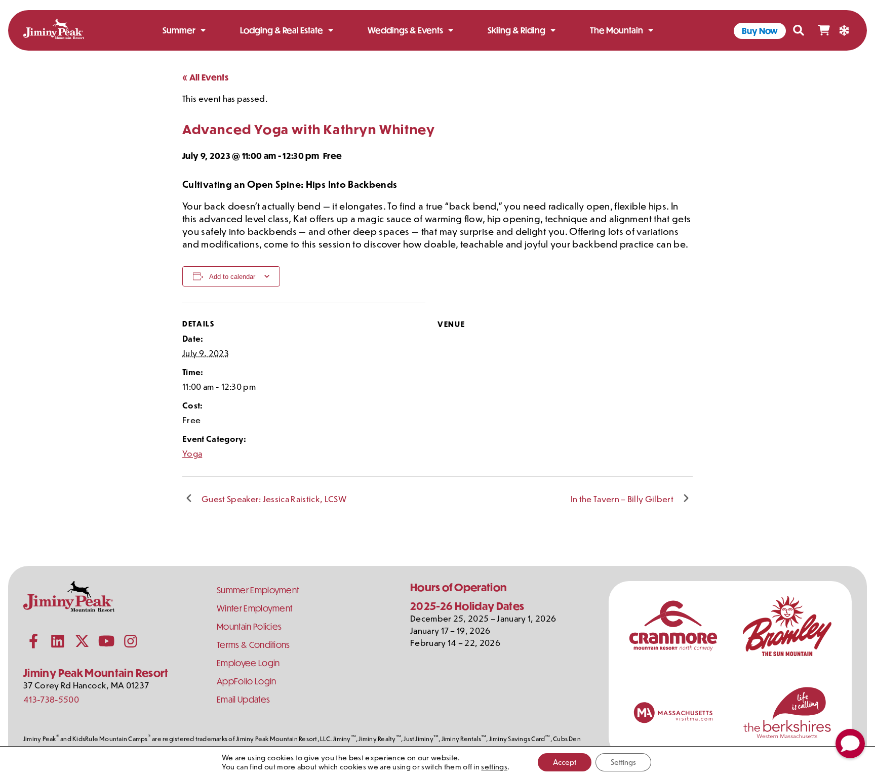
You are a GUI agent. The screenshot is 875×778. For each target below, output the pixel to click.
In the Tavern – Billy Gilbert (622, 498)
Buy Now (760, 30)
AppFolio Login (246, 681)
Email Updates (243, 699)
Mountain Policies (249, 626)
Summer (179, 30)
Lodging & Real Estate (281, 30)
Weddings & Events (405, 30)
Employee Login (248, 663)
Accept (564, 762)
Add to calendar (232, 276)
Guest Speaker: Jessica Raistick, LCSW (274, 498)
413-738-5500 (51, 699)
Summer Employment (258, 590)
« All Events (205, 77)
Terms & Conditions (253, 644)
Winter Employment (254, 608)
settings (494, 766)
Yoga (192, 453)
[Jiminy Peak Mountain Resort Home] (53, 31)
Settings (623, 762)
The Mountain (616, 30)
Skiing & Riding (516, 30)
